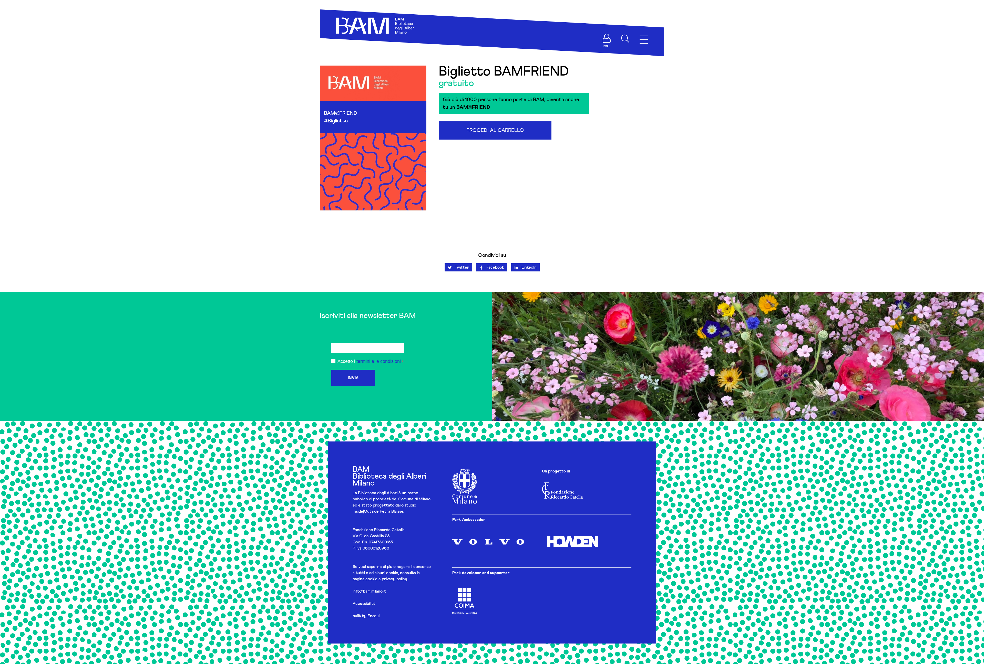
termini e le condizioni (378, 361)
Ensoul (373, 616)
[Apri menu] (644, 40)
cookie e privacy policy (386, 579)
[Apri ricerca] (625, 39)
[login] (607, 38)
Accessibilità (364, 604)
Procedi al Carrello (495, 130)
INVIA (353, 378)
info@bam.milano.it (369, 591)
